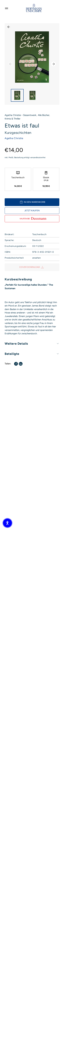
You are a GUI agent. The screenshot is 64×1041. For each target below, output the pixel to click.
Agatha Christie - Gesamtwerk (20, 115)
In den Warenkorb (34, 202)
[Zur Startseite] (33, 8)
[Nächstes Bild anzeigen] (53, 64)
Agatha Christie (14, 138)
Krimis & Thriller (12, 118)
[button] (7, 523)
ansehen (36, 258)
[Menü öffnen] (6, 8)
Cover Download (29, 267)
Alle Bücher (43, 115)
